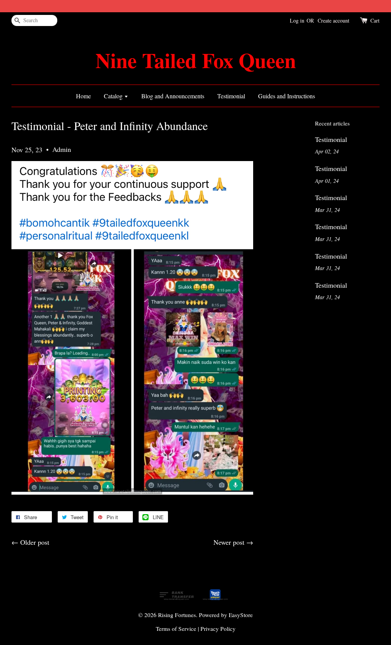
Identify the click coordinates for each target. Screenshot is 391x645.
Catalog (114, 96)
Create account (333, 20)
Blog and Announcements (172, 96)
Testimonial (231, 96)
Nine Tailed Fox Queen (195, 60)
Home (83, 96)
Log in (297, 20)
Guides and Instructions (286, 96)
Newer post (228, 542)
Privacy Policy (218, 628)
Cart (375, 20)
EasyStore (241, 615)
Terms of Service (176, 628)
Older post (34, 542)
